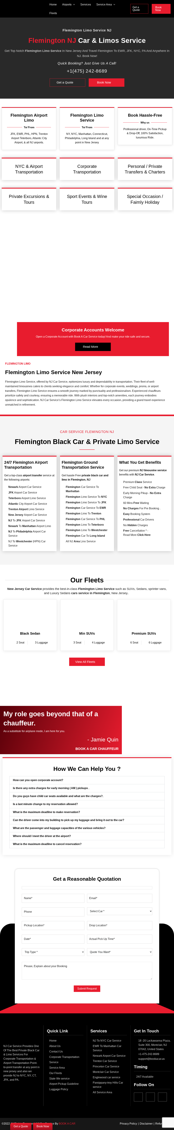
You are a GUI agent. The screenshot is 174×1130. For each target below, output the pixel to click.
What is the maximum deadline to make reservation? (46, 812)
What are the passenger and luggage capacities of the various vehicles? (59, 828)
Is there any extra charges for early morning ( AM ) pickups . (51, 788)
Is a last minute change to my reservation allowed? (45, 804)
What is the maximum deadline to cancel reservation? (47, 844)
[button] (73, 4)
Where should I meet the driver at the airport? (42, 836)
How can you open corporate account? (38, 780)
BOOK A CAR (67, 1123)
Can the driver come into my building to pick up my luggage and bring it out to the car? (68, 820)
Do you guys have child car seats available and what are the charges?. (58, 796)
